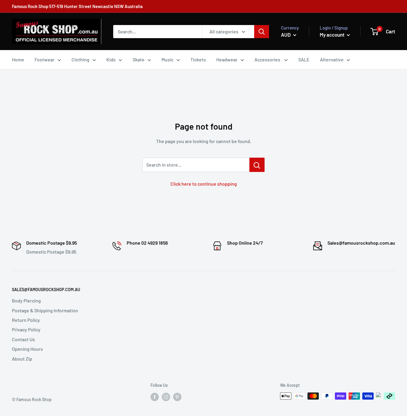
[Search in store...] (257, 165)
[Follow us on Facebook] (154, 396)
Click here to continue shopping (203, 184)
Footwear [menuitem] (45, 59)
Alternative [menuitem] (332, 59)
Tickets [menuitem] (198, 59)
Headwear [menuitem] (226, 59)
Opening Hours (27, 349)
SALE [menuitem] (304, 59)
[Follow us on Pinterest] (177, 396)
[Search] (261, 31)
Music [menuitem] (167, 59)
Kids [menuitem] (111, 59)
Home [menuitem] (18, 59)
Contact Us (23, 339)
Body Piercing (26, 300)
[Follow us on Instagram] (166, 396)
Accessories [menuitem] (267, 59)
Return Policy (26, 320)
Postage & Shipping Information (45, 310)
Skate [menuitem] (139, 59)
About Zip (22, 358)
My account (332, 35)
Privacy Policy (26, 329)
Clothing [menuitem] (80, 59)
